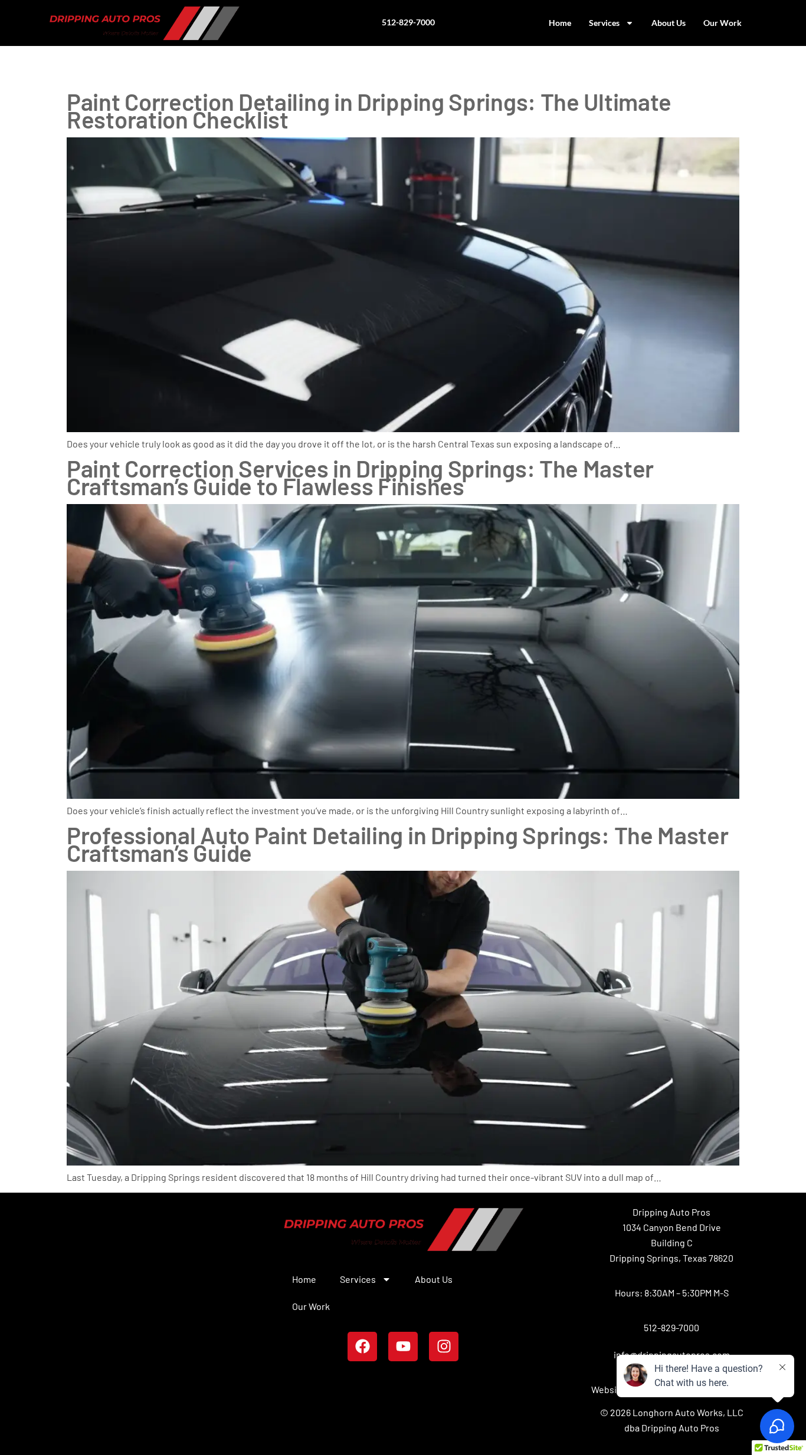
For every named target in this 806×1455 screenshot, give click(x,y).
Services (604, 23)
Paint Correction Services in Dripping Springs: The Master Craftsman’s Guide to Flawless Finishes (360, 477)
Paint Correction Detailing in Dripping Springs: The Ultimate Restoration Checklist (369, 110)
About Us (668, 23)
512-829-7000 (671, 1327)
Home (560, 23)
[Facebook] (362, 1346)
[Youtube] (403, 1346)
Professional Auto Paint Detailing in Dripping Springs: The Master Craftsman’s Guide (398, 844)
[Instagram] (443, 1346)
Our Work (722, 23)
